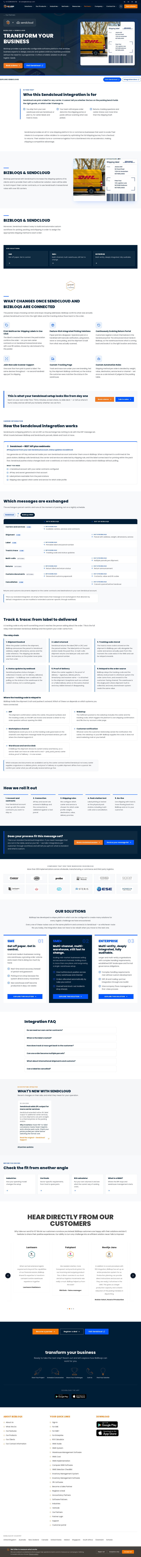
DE (128, 2)
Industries (54, 6)
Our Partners (57, 1512)
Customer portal (59, 1525)
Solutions (28, 6)
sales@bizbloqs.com (28, 2)
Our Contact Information (16, 1444)
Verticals (65, 6)
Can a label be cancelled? (39, 1069)
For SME (55, 1427)
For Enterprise (57, 1435)
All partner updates (25, 1147)
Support (55, 1521)
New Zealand (34, 1540)
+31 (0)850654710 (11, 2)
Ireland (67, 1540)
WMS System (57, 1448)
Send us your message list (118, 842)
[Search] (121, 6)
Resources (76, 6)
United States (56, 1540)
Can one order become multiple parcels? (46, 1053)
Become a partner (44, 1331)
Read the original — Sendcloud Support (32, 1139)
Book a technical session (87, 842)
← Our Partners (9, 15)
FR (132, 2)
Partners (87, 6)
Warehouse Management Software (67, 1452)
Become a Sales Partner (62, 1486)
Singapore (76, 1540)
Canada (45, 1540)
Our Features (11, 1431)
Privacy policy (33, 1554)
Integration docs (130, 79)
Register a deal (70, 1331)
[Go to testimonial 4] (73, 1308)
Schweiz (109, 1540)
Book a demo (12, 65)
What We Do (11, 1427)
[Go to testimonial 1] (67, 1308)
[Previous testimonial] (8, 1275)
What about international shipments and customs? (51, 1061)
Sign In (55, 1422)
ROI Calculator (58, 1439)
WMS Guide (57, 1444)
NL (124, 2)
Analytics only (114, 1552)
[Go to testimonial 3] (71, 1308)
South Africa (88, 1540)
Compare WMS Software (62, 1465)
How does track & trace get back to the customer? (50, 1045)
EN (136, 2)
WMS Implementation (61, 1461)
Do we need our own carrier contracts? (45, 1030)
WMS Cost (56, 1456)
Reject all (101, 1552)
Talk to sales (123, 399)
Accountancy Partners (61, 1495)
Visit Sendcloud (33, 65)
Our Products (41, 6)
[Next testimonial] (133, 1275)
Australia (22, 1540)
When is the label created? (39, 1038)
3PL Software (57, 1482)
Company (98, 6)
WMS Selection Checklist (62, 1469)
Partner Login (57, 1516)
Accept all (128, 1552)
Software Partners (59, 1499)
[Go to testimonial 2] (69, 1308)
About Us (9, 1422)
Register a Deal (58, 1491)
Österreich (99, 1540)
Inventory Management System (65, 1474)
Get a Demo (130, 6)
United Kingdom (10, 1540)
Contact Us (110, 6)
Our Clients (10, 1439)
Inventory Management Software (66, 1478)
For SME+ (55, 1431)
